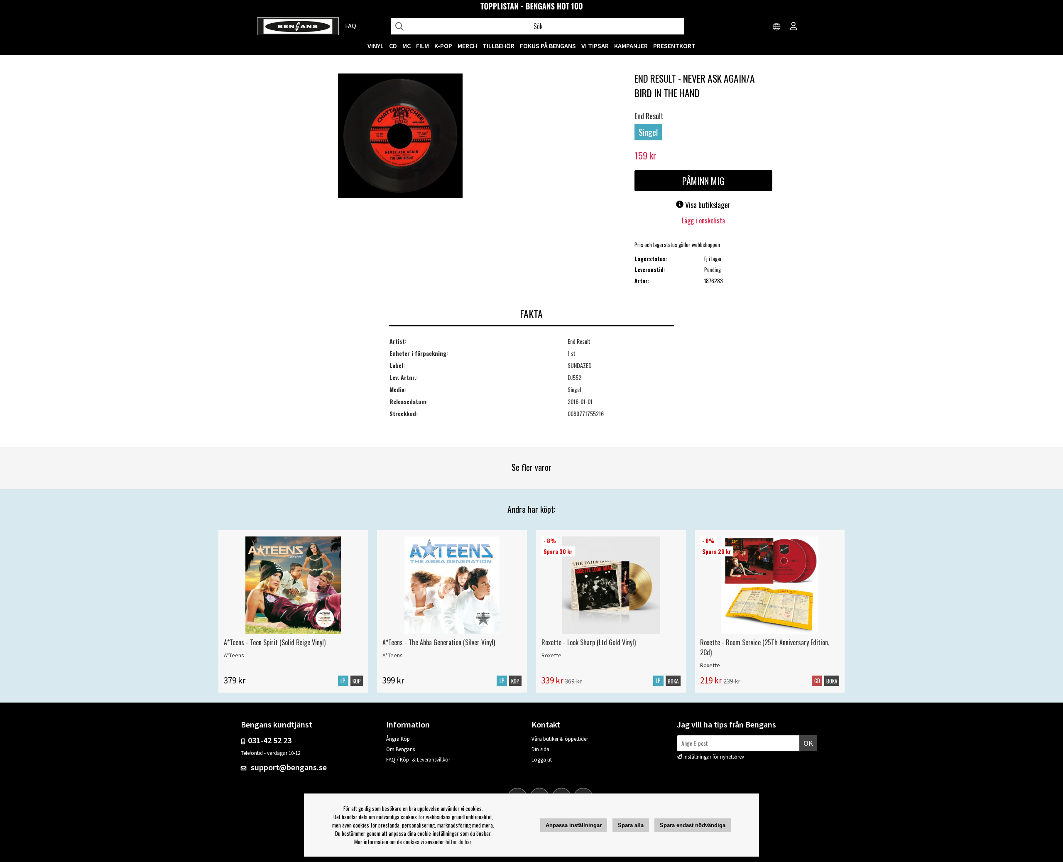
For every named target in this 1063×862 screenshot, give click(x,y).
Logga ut (542, 759)
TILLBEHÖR (498, 46)
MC (406, 46)
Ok (808, 743)
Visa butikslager (706, 204)
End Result (649, 115)
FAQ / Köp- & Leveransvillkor (418, 759)
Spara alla (631, 825)
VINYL (375, 46)
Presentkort (674, 46)
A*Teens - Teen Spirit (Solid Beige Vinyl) (275, 642)
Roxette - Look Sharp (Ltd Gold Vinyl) (588, 642)
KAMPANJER (631, 46)
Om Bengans (400, 749)
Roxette (551, 655)
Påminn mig (703, 180)
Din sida (540, 749)
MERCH (467, 46)
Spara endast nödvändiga (692, 825)
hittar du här (458, 842)
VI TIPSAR (595, 46)
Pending (712, 269)
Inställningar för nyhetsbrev (713, 756)
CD (393, 46)
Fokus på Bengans (548, 46)
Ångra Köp (398, 738)
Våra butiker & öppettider (560, 738)
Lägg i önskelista (703, 220)
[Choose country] (776, 27)
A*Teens (234, 655)
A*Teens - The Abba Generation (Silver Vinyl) (438, 642)
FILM (422, 46)
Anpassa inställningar (574, 825)
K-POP (443, 46)
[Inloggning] (793, 27)
